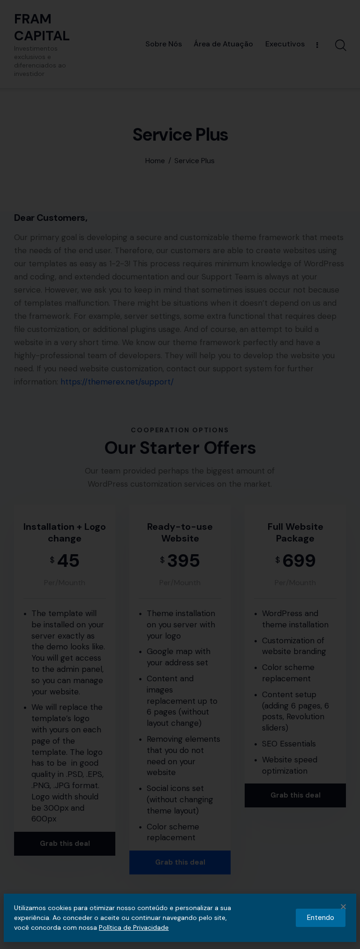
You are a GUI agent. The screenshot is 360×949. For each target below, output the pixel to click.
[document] (180, 474)
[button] (343, 906)
